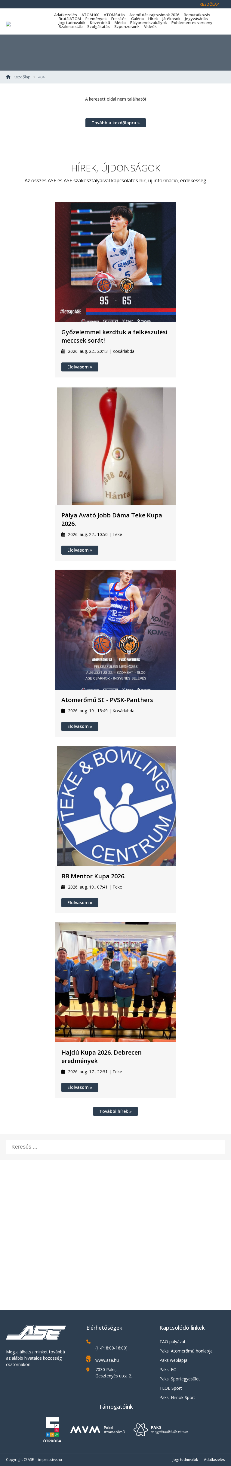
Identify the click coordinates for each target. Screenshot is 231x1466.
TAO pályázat (172, 1341)
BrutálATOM (70, 18)
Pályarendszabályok (148, 22)
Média (120, 22)
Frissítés (119, 18)
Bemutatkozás (197, 14)
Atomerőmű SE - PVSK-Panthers (107, 700)
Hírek (153, 18)
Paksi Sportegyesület (179, 1379)
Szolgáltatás (98, 26)
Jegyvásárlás (196, 18)
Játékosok (171, 18)
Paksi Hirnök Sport (177, 1397)
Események (96, 18)
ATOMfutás (114, 14)
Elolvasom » (79, 367)
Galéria (137, 18)
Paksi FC (167, 1369)
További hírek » (115, 1111)
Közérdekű (100, 22)
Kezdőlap (209, 4)
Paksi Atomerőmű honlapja (186, 1351)
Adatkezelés (65, 14)
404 (41, 77)
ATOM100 (90, 14)
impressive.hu (50, 1459)
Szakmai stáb (71, 26)
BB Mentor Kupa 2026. (93, 876)
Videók (150, 26)
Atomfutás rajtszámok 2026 (154, 14)
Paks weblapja (173, 1360)
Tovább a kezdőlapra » (115, 123)
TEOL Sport (170, 1388)
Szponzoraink (127, 26)
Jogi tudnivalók (72, 22)
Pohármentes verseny (191, 22)
